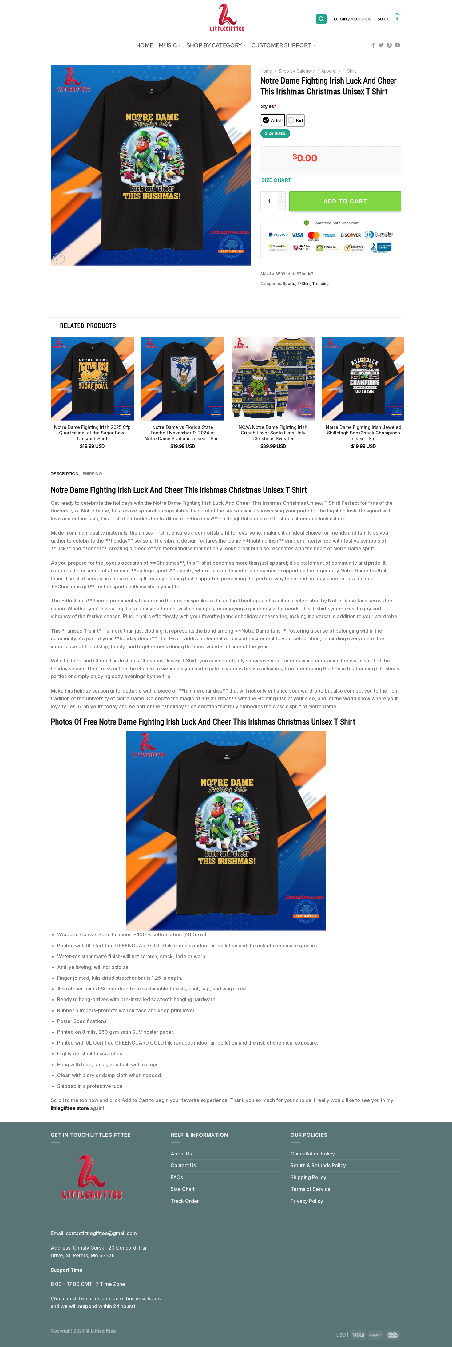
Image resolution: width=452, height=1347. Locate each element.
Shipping (92, 473)
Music (168, 45)
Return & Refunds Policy (318, 1165)
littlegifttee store (70, 1108)
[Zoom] (59, 259)
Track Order (185, 1201)
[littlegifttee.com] (226, 19)
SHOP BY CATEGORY (214, 45)
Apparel (328, 71)
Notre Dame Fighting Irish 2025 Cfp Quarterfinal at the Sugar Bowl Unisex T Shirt (92, 433)
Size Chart (183, 1189)
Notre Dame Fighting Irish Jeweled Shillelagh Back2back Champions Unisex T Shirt (363, 433)
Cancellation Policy (313, 1154)
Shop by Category (297, 71)
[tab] (64, 474)
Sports (289, 283)
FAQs (177, 1177)
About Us (181, 1154)
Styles (268, 106)
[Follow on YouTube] (397, 45)
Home (144, 45)
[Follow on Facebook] (373, 45)
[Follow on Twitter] (381, 45)
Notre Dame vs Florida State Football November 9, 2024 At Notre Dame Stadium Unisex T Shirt (183, 433)
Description (64, 473)
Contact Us (183, 1165)
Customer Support (282, 45)
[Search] (321, 19)
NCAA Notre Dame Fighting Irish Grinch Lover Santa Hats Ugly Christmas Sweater (273, 433)
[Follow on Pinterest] (389, 45)
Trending (320, 283)
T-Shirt (349, 71)
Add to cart (345, 201)
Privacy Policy (307, 1201)
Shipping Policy (308, 1177)
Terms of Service (311, 1189)
